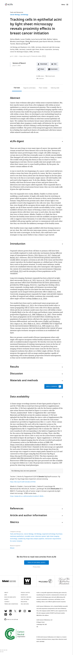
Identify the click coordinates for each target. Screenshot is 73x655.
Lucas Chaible (25, 39)
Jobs (5, 595)
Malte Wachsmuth (32, 41)
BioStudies (55, 489)
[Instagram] (24, 612)
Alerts (6, 599)
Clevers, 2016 (33, 255)
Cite (55, 64)
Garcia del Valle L (30, 486)
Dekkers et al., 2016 (39, 299)
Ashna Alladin (15, 39)
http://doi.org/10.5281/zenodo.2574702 (24, 456)
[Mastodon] (20, 612)
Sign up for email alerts (36, 563)
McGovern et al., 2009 (37, 326)
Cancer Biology (15, 15)
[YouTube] (29, 612)
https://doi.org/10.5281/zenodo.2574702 (23, 482)
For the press (25, 599)
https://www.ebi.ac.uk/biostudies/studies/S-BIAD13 (29, 445)
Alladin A (13, 486)
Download (43, 64)
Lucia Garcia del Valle (38, 39)
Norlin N (20, 476)
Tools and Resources (16, 12)
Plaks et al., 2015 (27, 305)
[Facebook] (10, 615)
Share (42, 69)
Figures (29, 88)
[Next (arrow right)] (2, 651)
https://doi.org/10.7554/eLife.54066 (30, 56)
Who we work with (10, 597)
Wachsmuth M (15, 489)
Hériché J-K (25, 489)
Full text (17, 88)
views (40, 76)
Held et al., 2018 (54, 292)
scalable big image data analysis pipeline (31, 539)
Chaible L (20, 486)
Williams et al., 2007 (43, 314)
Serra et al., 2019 (43, 280)
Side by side (55, 88)
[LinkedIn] (10, 612)
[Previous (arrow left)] (1, 651)
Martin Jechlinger (22, 44)
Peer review (43, 88)
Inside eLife (24, 595)
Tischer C (13, 476)
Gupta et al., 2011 (20, 324)
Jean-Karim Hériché (46, 41)
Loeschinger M (49, 486)
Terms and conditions (11, 604)
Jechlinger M (41, 489)
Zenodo (41, 476)
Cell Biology (24, 15)
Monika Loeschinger (17, 41)
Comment (55, 69)
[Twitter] (15, 612)
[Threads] (5, 615)
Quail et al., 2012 (52, 326)
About (6, 592)
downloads (50, 76)
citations (40, 79)
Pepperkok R (28, 476)
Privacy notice (36, 567)
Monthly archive (26, 597)
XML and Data (25, 604)
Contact (6, 601)
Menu (63, 5)
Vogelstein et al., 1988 (27, 314)
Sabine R (40, 486)
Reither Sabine (52, 39)
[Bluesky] (5, 612)
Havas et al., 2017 (44, 255)
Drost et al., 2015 (30, 280)
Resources (24, 601)
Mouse (12, 548)
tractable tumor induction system (35, 536)
